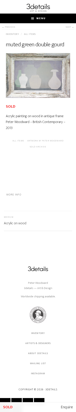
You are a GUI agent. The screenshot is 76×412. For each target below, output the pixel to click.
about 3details (38, 353)
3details (38, 7)
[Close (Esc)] (39, 401)
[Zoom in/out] (5, 401)
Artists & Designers (38, 343)
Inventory (13, 34)
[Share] (28, 401)
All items (30, 34)
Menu (41, 18)
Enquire (67, 407)
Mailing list (38, 363)
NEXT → (70, 27)
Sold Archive (38, 147)
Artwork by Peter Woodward (45, 141)
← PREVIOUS (8, 27)
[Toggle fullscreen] (16, 401)
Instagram (38, 373)
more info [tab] (13, 194)
